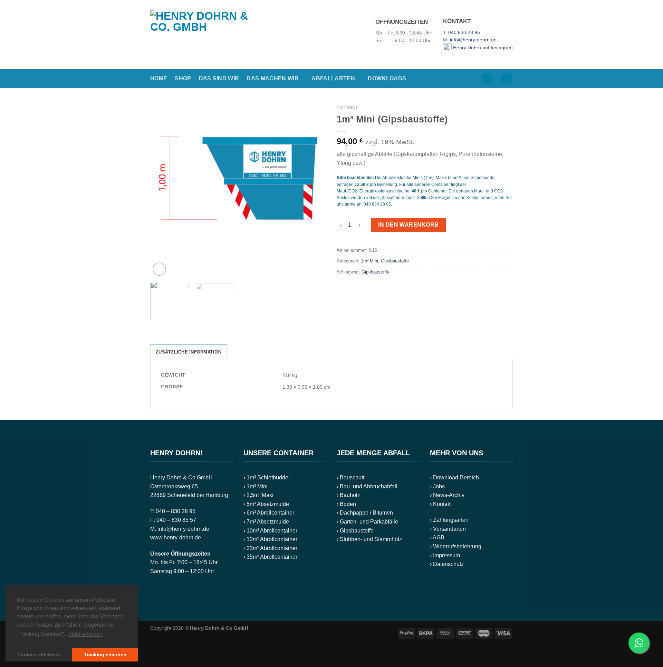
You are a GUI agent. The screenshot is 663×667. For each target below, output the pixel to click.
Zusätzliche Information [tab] (188, 352)
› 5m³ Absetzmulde (266, 504)
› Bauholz (348, 495)
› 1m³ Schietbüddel (266, 477)
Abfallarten (333, 78)
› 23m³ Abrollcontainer (270, 548)
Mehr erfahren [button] (85, 634)
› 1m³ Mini (255, 486)
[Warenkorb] (506, 78)
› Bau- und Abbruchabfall (367, 486)
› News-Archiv (447, 495)
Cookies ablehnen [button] (38, 654)
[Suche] (486, 78)
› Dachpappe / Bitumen (365, 513)
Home (158, 78)
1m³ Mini (347, 107)
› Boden (346, 504)
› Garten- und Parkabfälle (367, 522)
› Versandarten (448, 529)
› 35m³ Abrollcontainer (270, 557)
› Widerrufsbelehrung (455, 546)
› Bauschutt (350, 477)
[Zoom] (159, 269)
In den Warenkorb (408, 225)
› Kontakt (441, 504)
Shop (183, 78)
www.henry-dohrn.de (175, 537)
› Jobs (437, 486)
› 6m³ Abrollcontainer (268, 513)
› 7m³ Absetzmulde (266, 522)
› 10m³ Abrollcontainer (270, 531)
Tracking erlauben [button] (105, 654)
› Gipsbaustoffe (355, 531)
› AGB (437, 537)
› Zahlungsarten (449, 520)
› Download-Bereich (454, 477)
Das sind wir (219, 78)
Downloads (387, 78)
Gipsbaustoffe (395, 260)
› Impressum (445, 555)
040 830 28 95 (464, 32)
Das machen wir (272, 78)
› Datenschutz (447, 564)
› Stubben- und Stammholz (369, 539)
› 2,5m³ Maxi (258, 495)
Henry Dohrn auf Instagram (482, 47)
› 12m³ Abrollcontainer (270, 539)
